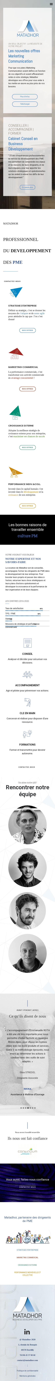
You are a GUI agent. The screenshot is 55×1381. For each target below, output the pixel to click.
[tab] (20, 1107)
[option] (27, 1062)
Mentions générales (28, 1376)
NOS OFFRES (27, 330)
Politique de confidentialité (27, 1371)
